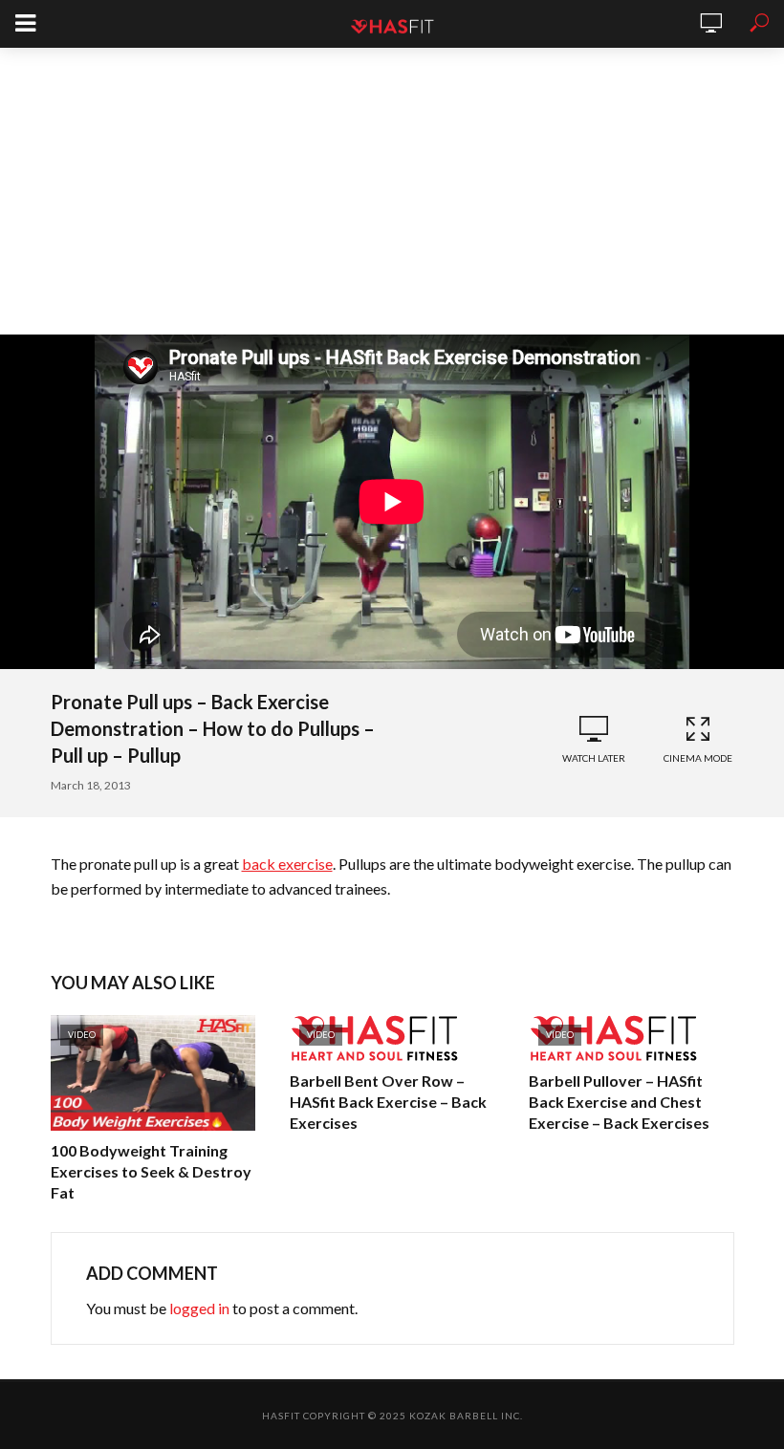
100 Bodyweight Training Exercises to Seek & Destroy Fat (151, 1171)
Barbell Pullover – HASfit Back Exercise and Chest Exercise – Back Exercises (619, 1101)
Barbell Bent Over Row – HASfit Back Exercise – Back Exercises (388, 1101)
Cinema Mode (698, 758)
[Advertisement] (392, 191)
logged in (199, 1308)
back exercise (287, 863)
